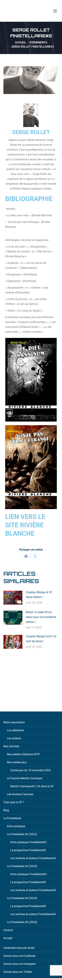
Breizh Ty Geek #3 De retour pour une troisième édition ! (41, 617)
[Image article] (12, 598)
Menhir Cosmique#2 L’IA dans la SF (32, 786)
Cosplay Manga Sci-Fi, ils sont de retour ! (41, 639)
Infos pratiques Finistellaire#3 (28, 874)
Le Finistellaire (12, 818)
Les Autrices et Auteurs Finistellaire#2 (33, 858)
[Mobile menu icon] (55, 10)
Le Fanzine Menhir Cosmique (24, 778)
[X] (35, 556)
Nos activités (11, 746)
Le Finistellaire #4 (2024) (22, 898)
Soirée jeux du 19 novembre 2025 (30, 770)
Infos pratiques (16, 826)
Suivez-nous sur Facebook (19, 955)
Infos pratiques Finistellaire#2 (28, 842)
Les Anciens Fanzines (20, 794)
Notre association (14, 722)
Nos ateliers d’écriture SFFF (23, 754)
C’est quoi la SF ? (13, 802)
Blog (6, 810)
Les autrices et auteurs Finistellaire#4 (33, 914)
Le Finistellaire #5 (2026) (22, 922)
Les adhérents (15, 730)
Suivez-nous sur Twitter (17, 971)
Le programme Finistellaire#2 (28, 850)
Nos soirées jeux (17, 762)
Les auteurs (14, 738)
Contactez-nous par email (18, 948)
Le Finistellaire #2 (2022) (22, 834)
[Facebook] (26, 556)
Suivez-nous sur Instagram (19, 963)
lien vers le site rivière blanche (25, 525)
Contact (8, 930)
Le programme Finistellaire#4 (28, 906)
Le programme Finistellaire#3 (28, 882)
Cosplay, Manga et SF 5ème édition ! (39, 595)
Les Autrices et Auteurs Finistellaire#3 (33, 890)
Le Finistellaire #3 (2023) (22, 866)
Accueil (7, 938)
